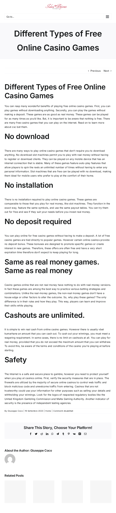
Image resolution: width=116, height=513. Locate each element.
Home (48, 411)
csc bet (16, 126)
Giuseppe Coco (15, 411)
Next (106, 70)
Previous (95, 70)
